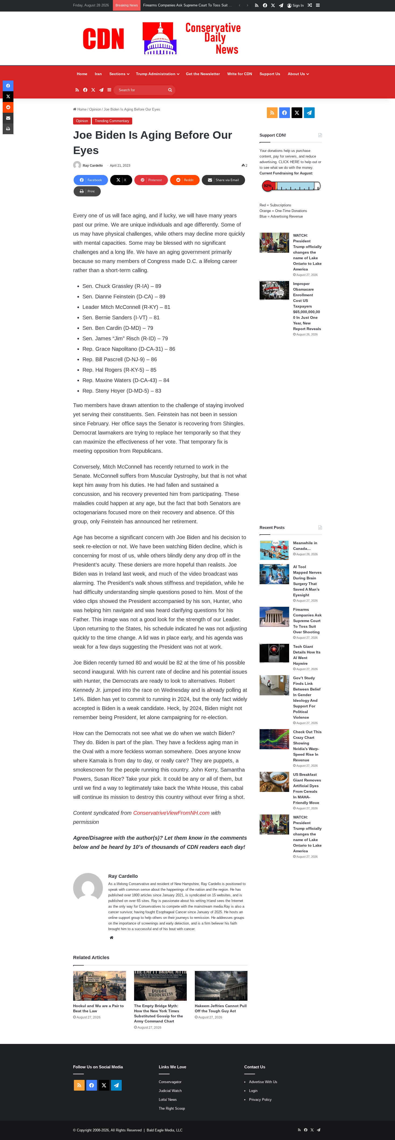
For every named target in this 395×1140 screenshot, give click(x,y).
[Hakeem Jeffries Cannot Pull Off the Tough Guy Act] (221, 986)
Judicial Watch (170, 1091)
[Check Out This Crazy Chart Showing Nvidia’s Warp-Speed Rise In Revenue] (274, 739)
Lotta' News (168, 1100)
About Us (296, 74)
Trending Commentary (112, 121)
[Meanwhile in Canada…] (274, 550)
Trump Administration (155, 74)
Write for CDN (239, 74)
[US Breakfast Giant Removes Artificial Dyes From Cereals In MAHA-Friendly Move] (274, 782)
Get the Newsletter (203, 74)
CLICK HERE (289, 162)
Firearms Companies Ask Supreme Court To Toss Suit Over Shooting (307, 620)
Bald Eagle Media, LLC (164, 1130)
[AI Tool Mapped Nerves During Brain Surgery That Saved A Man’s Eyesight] (274, 574)
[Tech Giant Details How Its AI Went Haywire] (274, 654)
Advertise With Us (263, 1082)
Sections (117, 74)
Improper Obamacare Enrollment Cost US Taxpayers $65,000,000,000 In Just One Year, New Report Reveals (307, 306)
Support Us (270, 74)
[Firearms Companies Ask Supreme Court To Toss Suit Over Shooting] (274, 617)
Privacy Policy (260, 1100)
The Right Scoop (172, 1108)
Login (253, 1091)
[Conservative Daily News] (164, 38)
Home (82, 74)
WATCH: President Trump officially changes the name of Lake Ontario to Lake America (307, 252)
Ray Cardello (93, 165)
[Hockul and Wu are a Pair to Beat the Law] (99, 986)
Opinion (95, 109)
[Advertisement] (291, 430)
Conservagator (170, 1082)
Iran (98, 74)
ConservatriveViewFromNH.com (171, 813)
